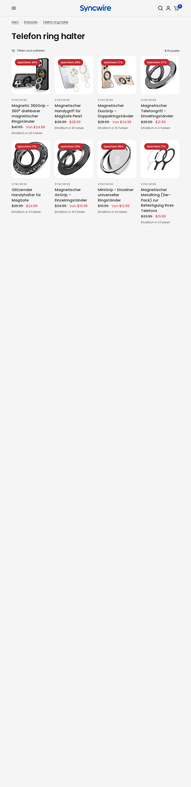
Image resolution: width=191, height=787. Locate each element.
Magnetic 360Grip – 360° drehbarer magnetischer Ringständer (30, 113)
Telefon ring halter (55, 22)
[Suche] (160, 8)
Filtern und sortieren (31, 51)
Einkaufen (31, 22)
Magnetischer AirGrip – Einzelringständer (71, 195)
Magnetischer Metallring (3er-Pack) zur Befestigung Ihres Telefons (157, 200)
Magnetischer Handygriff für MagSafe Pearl (68, 111)
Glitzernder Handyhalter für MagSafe (26, 195)
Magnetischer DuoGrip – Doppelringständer (115, 111)
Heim (15, 22)
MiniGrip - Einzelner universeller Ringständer (115, 195)
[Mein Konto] (168, 8)
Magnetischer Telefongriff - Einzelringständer (157, 111)
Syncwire (19, 100)
